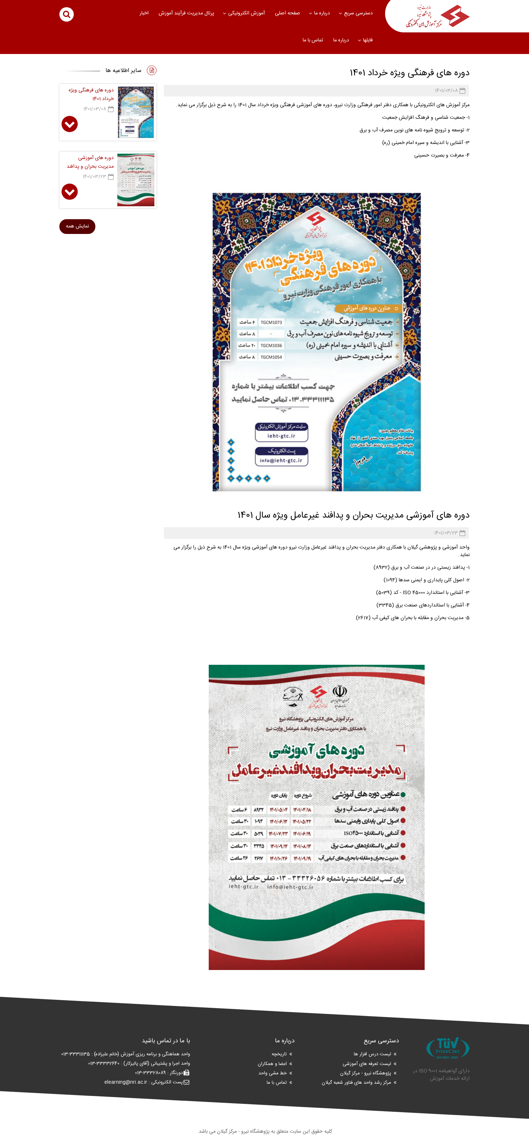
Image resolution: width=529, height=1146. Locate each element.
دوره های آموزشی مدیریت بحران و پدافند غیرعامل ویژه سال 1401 (354, 515)
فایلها (368, 40)
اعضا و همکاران (272, 1064)
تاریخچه (279, 1055)
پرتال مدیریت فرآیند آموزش (186, 13)
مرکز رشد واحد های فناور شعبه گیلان (356, 1083)
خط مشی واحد (272, 1073)
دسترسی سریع (358, 13)
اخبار (144, 13)
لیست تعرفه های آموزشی (367, 1064)
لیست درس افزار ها (372, 1055)
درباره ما (322, 13)
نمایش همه (77, 226)
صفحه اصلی (287, 13)
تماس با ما (313, 40)
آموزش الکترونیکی (246, 13)
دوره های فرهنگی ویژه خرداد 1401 (410, 73)
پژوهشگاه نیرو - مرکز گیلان (365, 1073)
